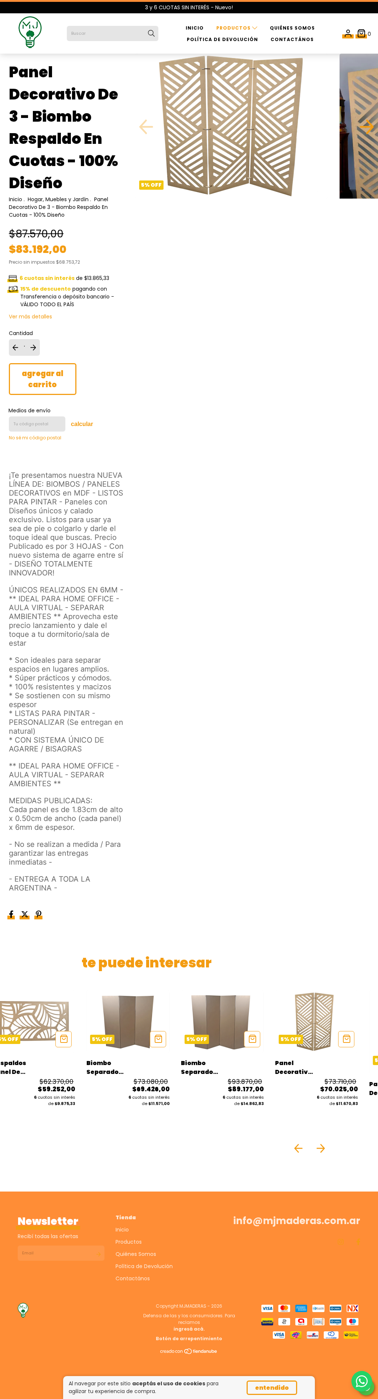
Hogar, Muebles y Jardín (58, 199)
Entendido (272, 1387)
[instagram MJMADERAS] (341, 1242)
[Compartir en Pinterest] (38, 915)
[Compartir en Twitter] (25, 915)
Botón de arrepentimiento (189, 1338)
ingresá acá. (189, 1329)
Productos (234, 28)
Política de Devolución (222, 39)
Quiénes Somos (292, 28)
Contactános (292, 39)
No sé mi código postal (35, 438)
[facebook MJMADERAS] (358, 1242)
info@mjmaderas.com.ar (296, 1220)
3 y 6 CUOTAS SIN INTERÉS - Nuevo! (189, 7)
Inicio (195, 28)
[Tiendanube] (189, 1353)
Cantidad (21, 333)
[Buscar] (151, 33)
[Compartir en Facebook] (12, 915)
